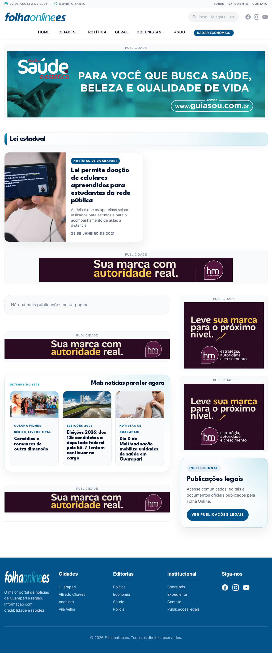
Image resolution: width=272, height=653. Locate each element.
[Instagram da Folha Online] (256, 17)
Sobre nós (176, 587)
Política (97, 32)
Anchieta (66, 601)
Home (44, 32)
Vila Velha (67, 609)
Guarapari (67, 587)
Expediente (238, 4)
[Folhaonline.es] (35, 17)
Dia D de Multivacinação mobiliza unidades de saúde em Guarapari (139, 449)
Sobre (219, 4)
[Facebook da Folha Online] (248, 17)
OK (232, 17)
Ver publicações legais (218, 514)
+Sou (179, 32)
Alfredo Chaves (72, 594)
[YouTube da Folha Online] (265, 17)
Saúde (118, 601)
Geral (121, 32)
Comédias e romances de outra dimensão (31, 444)
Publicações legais (183, 609)
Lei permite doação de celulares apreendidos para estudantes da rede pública (100, 185)
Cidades (66, 32)
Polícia (118, 609)
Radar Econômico (214, 33)
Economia (121, 594)
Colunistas (149, 32)
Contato (260, 4)
